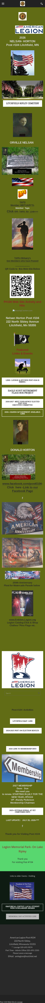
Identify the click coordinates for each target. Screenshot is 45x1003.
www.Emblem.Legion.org (22, 619)
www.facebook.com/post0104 (22, 483)
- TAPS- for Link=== (28, 211)
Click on (12, 211)
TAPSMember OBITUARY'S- (22, 203)
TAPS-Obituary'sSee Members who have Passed (22, 259)
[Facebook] (22, 498)
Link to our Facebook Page (25, 489)
